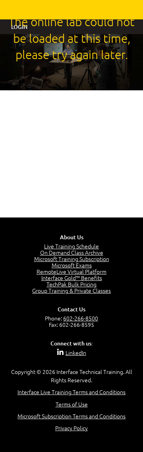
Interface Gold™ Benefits (71, 278)
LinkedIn (76, 353)
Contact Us (71, 309)
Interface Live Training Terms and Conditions (71, 392)
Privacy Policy (71, 428)
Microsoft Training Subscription (71, 259)
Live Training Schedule (71, 246)
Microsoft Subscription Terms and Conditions (71, 416)
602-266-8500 (80, 318)
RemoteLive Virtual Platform (71, 271)
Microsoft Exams (72, 265)
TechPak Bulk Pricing (71, 284)
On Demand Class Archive (71, 252)
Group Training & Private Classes (71, 290)
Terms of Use (72, 404)
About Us (71, 237)
